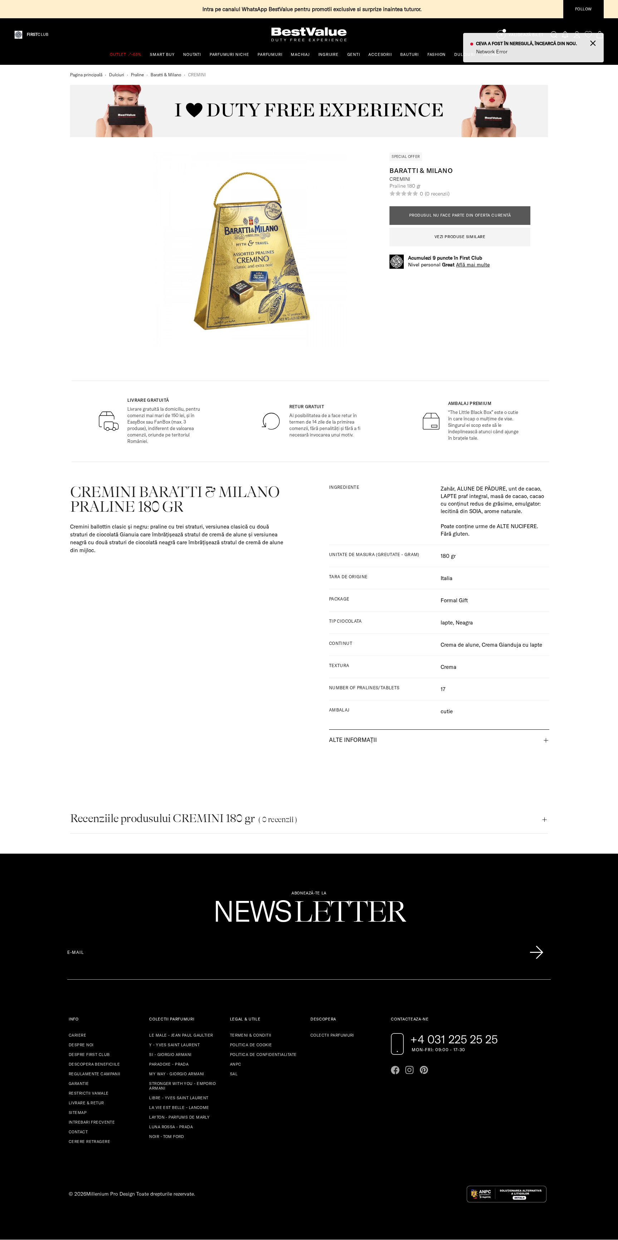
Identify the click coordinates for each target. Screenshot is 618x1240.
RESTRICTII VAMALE (88, 1093)
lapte (447, 622)
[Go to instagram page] (409, 1070)
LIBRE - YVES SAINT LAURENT (178, 1097)
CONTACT (78, 1131)
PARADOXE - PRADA (168, 1064)
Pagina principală (86, 74)
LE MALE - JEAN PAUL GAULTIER (181, 1035)
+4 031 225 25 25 (454, 1039)
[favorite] (588, 34)
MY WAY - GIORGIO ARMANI (176, 1073)
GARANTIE (79, 1083)
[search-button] (554, 34)
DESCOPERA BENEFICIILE (94, 1064)
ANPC (235, 1064)
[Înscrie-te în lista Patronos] (536, 952)
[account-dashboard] (577, 34)
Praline (137, 74)
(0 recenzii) (437, 193)
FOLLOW (583, 8)
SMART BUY (162, 54)
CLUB (37, 35)
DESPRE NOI (81, 1044)
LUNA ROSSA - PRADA (171, 1126)
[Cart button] (600, 34)
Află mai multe (473, 264)
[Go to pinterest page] (424, 1070)
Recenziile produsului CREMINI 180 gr (183, 818)
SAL (233, 1073)
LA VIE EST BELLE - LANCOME (179, 1107)
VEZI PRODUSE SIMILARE (460, 236)
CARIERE (77, 1035)
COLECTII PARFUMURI (332, 1035)
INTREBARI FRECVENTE (92, 1122)
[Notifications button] (565, 34)
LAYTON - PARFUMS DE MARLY (179, 1117)
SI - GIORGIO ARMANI (170, 1054)
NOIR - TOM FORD (166, 1136)
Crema (448, 667)
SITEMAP (78, 1112)
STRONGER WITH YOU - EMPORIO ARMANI (182, 1086)
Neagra (464, 622)
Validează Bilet (526, 35)
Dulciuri (116, 74)
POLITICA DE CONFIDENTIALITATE (263, 1054)
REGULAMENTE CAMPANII (95, 1073)
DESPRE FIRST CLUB (89, 1054)
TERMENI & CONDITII (250, 1035)
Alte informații (353, 739)
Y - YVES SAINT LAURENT (174, 1044)
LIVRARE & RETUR (86, 1102)
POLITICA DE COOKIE (251, 1044)
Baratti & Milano (166, 74)
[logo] (309, 34)
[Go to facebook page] (395, 1070)
